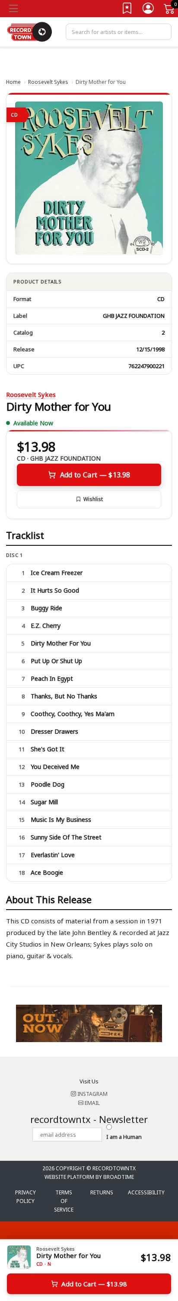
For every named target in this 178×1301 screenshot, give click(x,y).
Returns (101, 1192)
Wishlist (93, 499)
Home (13, 82)
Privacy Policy (25, 1197)
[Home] (29, 31)
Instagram (92, 1094)
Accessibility (146, 1192)
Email (91, 1103)
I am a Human (124, 1137)
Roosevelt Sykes (48, 82)
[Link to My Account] (149, 10)
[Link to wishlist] (127, 10)
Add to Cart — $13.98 (95, 475)
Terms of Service (63, 1201)
